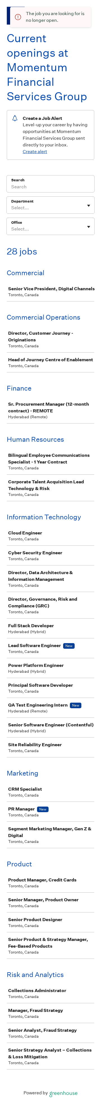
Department (22, 201)
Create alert (35, 151)
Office (16, 222)
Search (17, 180)
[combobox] (11, 208)
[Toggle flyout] (88, 205)
